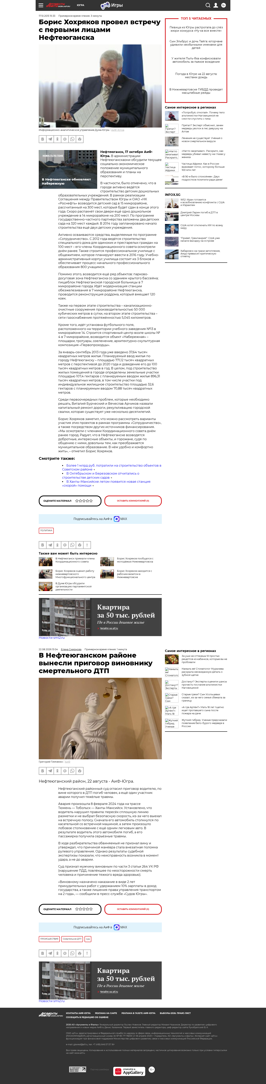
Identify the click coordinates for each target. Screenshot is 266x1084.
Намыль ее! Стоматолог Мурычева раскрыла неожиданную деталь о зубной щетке (203, 671)
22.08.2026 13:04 (48, 649)
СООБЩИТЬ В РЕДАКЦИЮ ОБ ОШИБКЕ (87, 1017)
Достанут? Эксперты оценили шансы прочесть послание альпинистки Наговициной (204, 684)
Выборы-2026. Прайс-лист (175, 1013)
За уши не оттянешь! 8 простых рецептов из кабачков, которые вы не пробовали (204, 659)
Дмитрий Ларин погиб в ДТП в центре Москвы (199, 214)
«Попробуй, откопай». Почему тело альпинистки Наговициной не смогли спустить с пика (203, 115)
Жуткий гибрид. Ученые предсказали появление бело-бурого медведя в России (204, 723)
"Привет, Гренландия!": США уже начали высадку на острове (200, 239)
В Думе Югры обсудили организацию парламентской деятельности (73, 586)
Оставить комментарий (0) (133, 501)
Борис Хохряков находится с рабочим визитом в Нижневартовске (134, 574)
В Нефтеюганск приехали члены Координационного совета (75, 560)
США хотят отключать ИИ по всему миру (202, 226)
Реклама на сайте (106, 1013)
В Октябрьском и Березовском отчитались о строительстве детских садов (100, 475)
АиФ (67, 761)
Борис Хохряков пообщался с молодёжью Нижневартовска (135, 560)
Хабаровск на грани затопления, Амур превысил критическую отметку (200, 254)
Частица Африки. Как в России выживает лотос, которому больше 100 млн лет (203, 166)
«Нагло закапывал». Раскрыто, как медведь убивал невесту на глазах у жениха (203, 154)
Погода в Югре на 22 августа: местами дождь (196, 75)
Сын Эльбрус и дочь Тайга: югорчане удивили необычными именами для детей (196, 45)
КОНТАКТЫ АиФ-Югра (78, 1013)
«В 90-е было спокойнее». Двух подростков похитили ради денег (202, 178)
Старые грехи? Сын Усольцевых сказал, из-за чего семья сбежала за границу (203, 697)
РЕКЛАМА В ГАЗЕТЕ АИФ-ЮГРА (138, 1013)
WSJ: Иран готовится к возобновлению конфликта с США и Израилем (203, 202)
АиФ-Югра (117, 129)
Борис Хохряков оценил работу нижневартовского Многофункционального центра (75, 574)
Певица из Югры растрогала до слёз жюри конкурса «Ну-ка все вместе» (196, 29)
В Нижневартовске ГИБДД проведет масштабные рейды (196, 91)
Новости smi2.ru (52, 638)
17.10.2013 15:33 (47, 15)
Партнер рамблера (99, 1069)
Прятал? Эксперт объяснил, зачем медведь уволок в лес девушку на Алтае (202, 128)
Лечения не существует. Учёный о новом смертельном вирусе (202, 140)
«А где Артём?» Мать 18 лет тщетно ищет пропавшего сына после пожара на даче (203, 710)
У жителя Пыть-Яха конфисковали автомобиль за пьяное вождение (196, 60)
